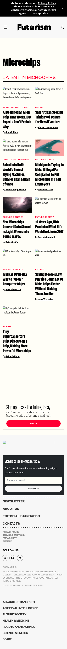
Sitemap (7, 541)
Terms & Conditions (14, 535)
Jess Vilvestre (13, 289)
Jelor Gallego (12, 356)
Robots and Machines (16, 160)
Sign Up (33, 424)
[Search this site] (62, 27)
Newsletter (14, 501)
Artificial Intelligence (16, 107)
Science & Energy (13, 217)
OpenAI (39, 107)
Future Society (44, 160)
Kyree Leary (11, 242)
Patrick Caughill (46, 237)
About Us (11, 509)
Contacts (11, 524)
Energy (7, 327)
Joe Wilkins (11, 132)
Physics (39, 269)
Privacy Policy (47, 3)
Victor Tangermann (48, 127)
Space (7, 639)
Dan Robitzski (45, 189)
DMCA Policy (10, 538)
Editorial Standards (21, 516)
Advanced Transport (19, 602)
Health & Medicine (16, 620)
